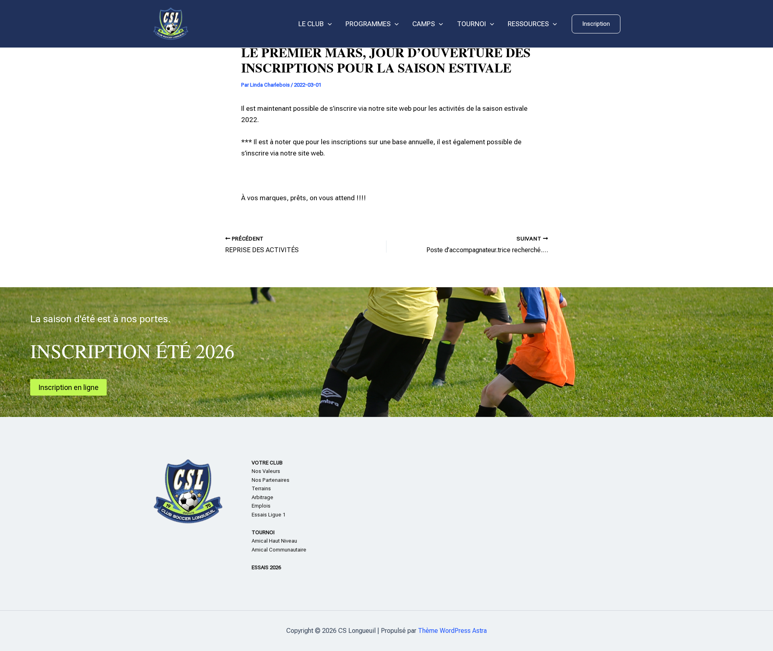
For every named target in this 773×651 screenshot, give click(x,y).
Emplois (261, 506)
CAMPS (423, 24)
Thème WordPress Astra (452, 630)
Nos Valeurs (266, 471)
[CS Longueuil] (171, 23)
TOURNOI (471, 24)
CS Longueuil (221, 24)
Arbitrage (262, 497)
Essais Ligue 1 (268, 515)
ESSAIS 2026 (266, 567)
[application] (328, 24)
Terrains (261, 488)
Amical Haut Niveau (274, 541)
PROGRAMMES (368, 24)
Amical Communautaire (279, 550)
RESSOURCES (528, 24)
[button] (596, 24)
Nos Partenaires (270, 480)
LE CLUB (311, 24)
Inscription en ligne (68, 387)
